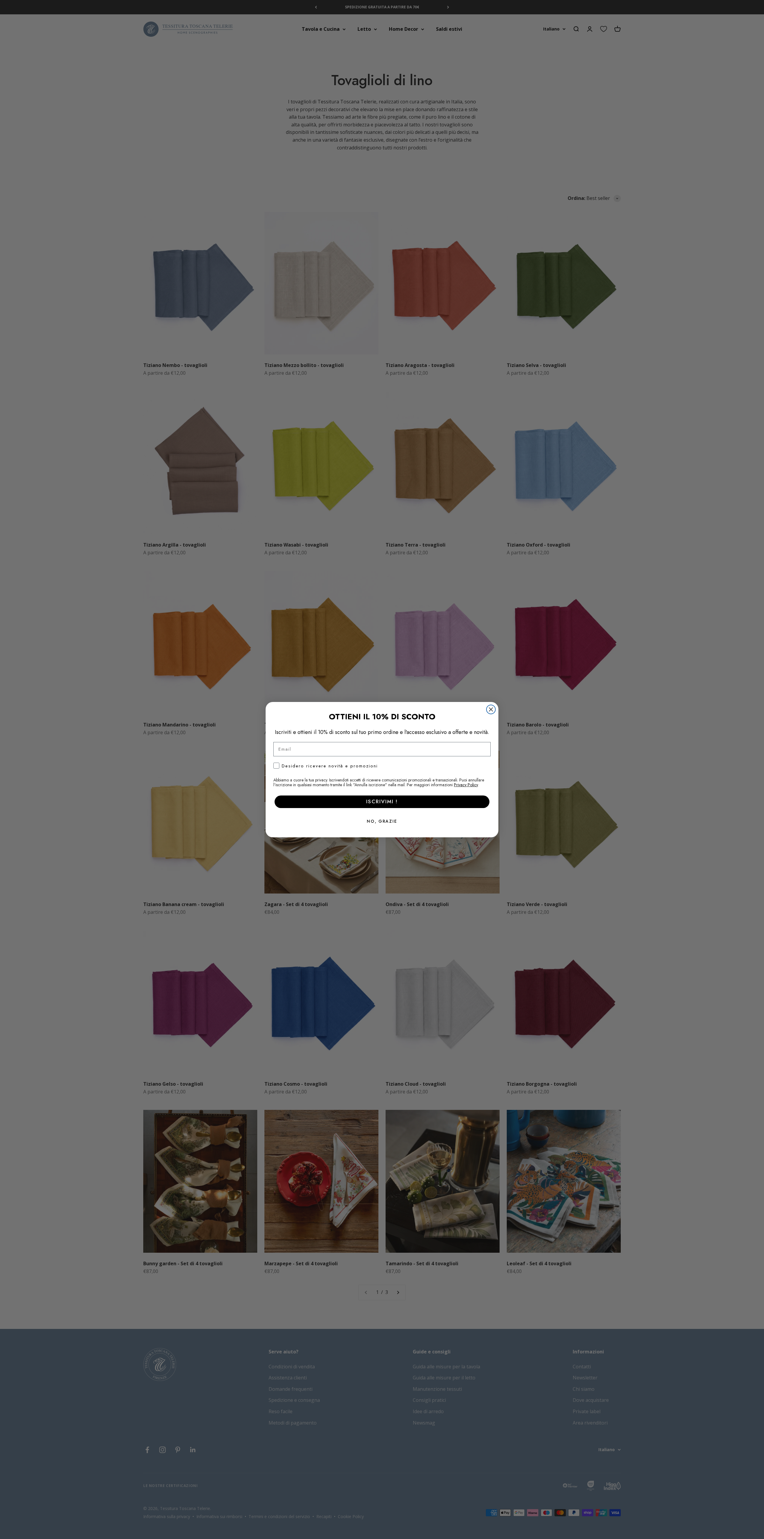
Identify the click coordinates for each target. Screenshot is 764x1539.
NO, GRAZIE (382, 821)
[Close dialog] (490, 709)
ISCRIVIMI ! (382, 801)
